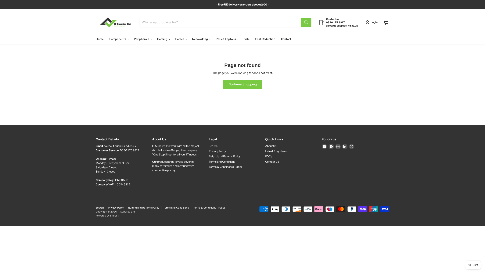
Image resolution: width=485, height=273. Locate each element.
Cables (180, 39)
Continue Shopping (242, 84)
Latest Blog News (276, 151)
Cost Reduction (265, 39)
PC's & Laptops (226, 39)
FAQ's (268, 156)
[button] (372, 22)
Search (213, 145)
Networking (200, 39)
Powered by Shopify (107, 215)
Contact (286, 39)
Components (118, 39)
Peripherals (142, 39)
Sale (247, 39)
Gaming (162, 39)
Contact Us (272, 161)
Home (100, 39)
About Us (270, 145)
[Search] (306, 22)
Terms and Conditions (222, 161)
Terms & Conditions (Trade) (225, 166)
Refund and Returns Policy (224, 156)
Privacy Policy (217, 151)
